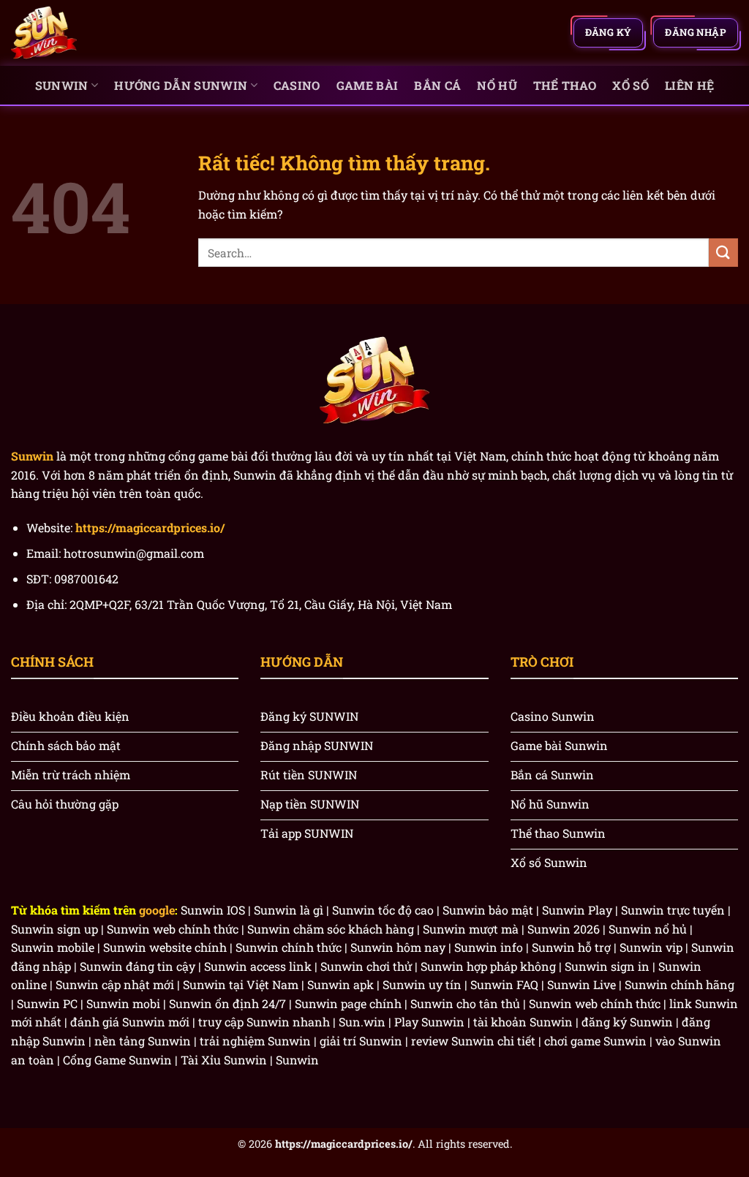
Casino (297, 85)
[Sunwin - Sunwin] (84, 33)
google (157, 909)
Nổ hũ (497, 85)
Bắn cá (437, 85)
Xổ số (630, 85)
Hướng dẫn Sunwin (180, 85)
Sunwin (62, 85)
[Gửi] (723, 252)
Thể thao (565, 85)
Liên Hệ (689, 85)
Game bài (367, 85)
